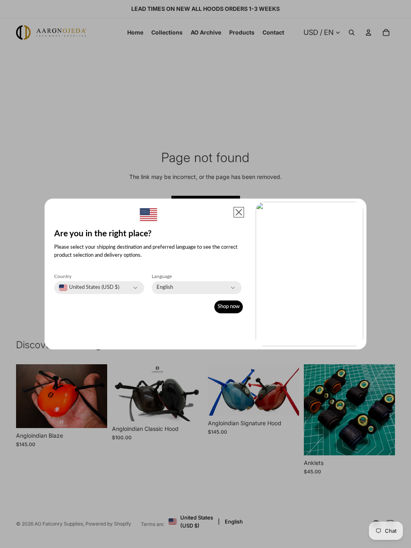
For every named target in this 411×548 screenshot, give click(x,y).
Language (162, 276)
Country (62, 276)
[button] (239, 212)
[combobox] (89, 288)
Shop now (229, 306)
